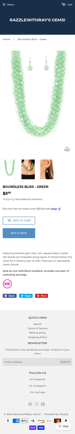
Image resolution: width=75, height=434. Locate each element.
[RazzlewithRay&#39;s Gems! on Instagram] (36, 404)
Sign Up (65, 362)
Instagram (39, 385)
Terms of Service (38, 328)
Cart (69, 4)
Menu (10, 4)
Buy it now (19, 233)
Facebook (40, 379)
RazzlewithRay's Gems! (37, 19)
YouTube (40, 392)
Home (6, 39)
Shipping (8, 199)
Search (37, 324)
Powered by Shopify (56, 414)
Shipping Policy (37, 337)
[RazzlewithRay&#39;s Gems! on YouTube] (43, 404)
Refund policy (37, 332)
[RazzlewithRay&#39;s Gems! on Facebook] (30, 404)
